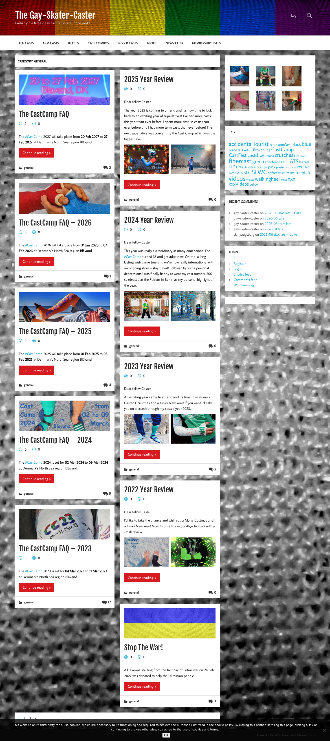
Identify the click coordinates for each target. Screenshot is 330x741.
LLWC (240, 167)
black (296, 144)
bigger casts (128, 43)
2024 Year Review (149, 220)
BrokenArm (245, 150)
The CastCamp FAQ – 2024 (55, 440)
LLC (232, 166)
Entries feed (242, 274)
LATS (292, 161)
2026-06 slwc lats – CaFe (283, 212)
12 (109, 602)
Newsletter (174, 43)
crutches (284, 154)
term (290, 172)
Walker (250, 179)
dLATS (303, 156)
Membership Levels (206, 43)
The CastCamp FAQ (44, 114)
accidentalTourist (249, 143)
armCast (284, 144)
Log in (238, 269)
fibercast (240, 160)
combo (269, 155)
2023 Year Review (149, 366)
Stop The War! (143, 647)
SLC (247, 172)
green (258, 161)
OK (166, 735)
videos (237, 178)
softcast (274, 172)
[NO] (324, 730)
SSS (284, 173)
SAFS (231, 173)
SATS (239, 172)
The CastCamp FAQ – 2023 (55, 548)
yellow (254, 184)
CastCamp (282, 149)
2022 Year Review (149, 489)
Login (295, 15)
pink (271, 166)
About (152, 43)
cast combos (98, 43)
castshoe (256, 155)
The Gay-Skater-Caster (55, 15)
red (300, 166)
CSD (296, 156)
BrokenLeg (261, 149)
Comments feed (245, 279)
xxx (291, 178)
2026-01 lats (274, 229)
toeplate (303, 172)
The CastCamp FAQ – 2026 (55, 222)
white (284, 180)
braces (73, 43)
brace (233, 149)
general (28, 167)
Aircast (273, 145)
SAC (307, 167)
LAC (283, 162)
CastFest (238, 155)
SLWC (259, 172)
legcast (304, 162)
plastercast (283, 167)
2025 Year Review (149, 79)
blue (306, 143)
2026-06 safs (274, 218)
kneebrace (272, 162)
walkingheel (267, 178)
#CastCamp (33, 136)
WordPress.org (244, 285)
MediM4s (250, 167)
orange (262, 167)
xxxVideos (239, 184)
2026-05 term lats (278, 223)
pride (293, 167)
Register (240, 263)
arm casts (51, 43)
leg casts (26, 43)
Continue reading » (36, 152)
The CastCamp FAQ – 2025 (55, 331)
